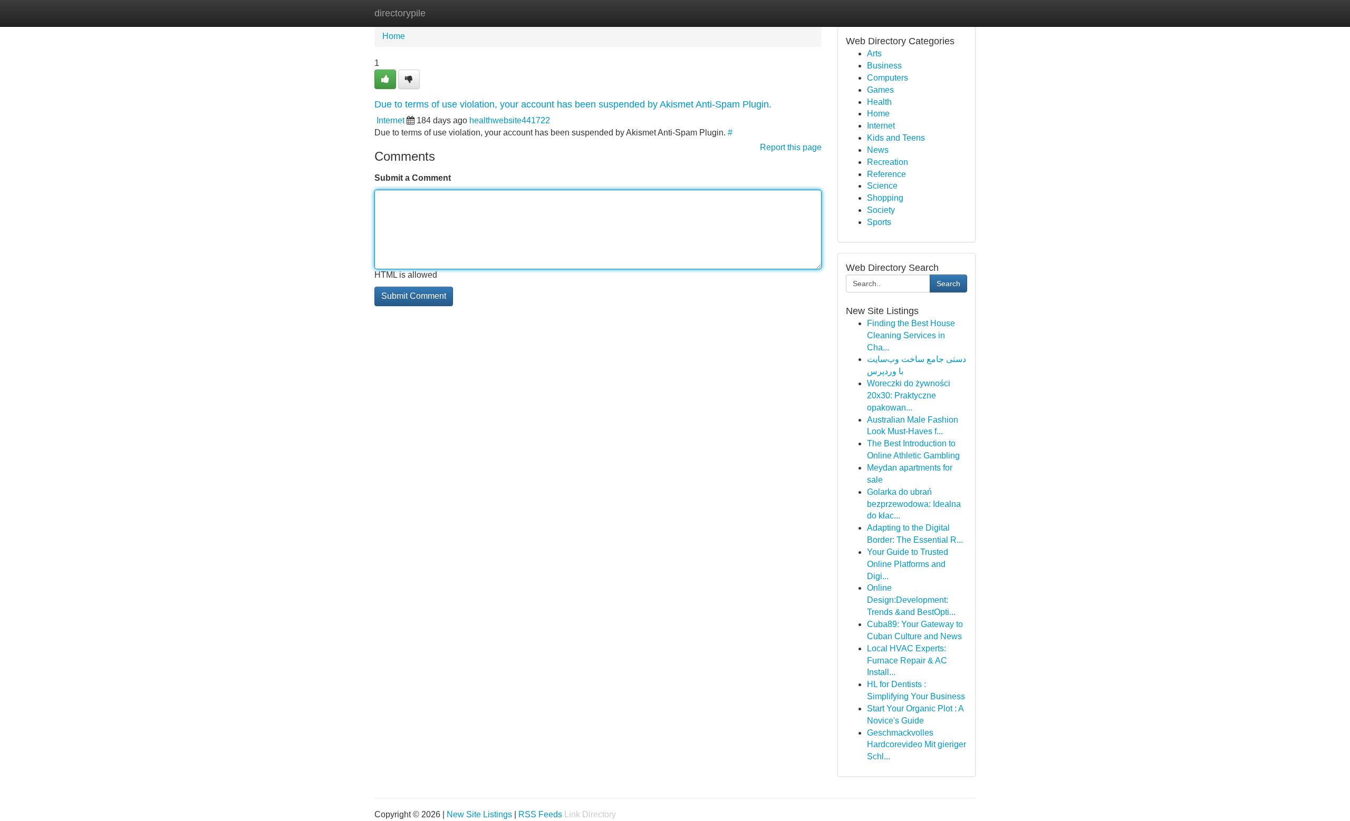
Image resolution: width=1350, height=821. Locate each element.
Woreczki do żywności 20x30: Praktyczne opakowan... (908, 395)
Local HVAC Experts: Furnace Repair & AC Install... (907, 660)
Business (884, 65)
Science (882, 185)
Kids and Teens (896, 137)
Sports (879, 222)
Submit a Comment (412, 177)
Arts (874, 53)
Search (948, 283)
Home (393, 36)
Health (879, 101)
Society (881, 210)
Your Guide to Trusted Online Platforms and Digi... (907, 564)
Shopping (885, 197)
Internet (390, 120)
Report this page (791, 147)
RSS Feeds (540, 814)
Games (880, 89)
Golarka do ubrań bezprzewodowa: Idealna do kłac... (914, 504)
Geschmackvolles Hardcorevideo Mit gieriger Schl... (916, 744)
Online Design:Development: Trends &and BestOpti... (911, 600)
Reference (886, 174)
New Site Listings (479, 814)
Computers (887, 77)
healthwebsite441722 (509, 120)
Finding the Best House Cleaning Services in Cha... (911, 335)
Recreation (887, 162)
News (878, 149)
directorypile (400, 13)
